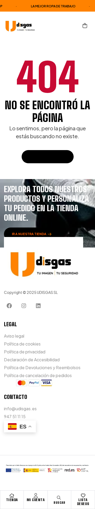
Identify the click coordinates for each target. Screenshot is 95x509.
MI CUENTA (36, 500)
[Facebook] (9, 305)
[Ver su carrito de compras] (85, 25)
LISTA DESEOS (83, 502)
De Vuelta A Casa (45, 157)
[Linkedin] (38, 305)
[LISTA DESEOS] (83, 495)
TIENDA (12, 500)
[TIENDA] (12, 495)
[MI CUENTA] (35, 495)
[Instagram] (23, 305)
